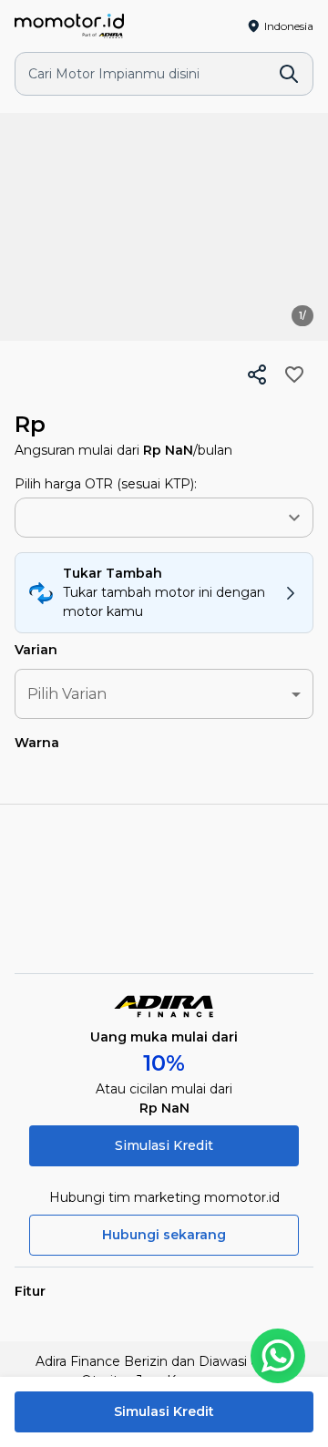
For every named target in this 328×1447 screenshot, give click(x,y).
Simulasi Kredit (164, 1145)
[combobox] (136, 518)
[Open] (294, 517)
